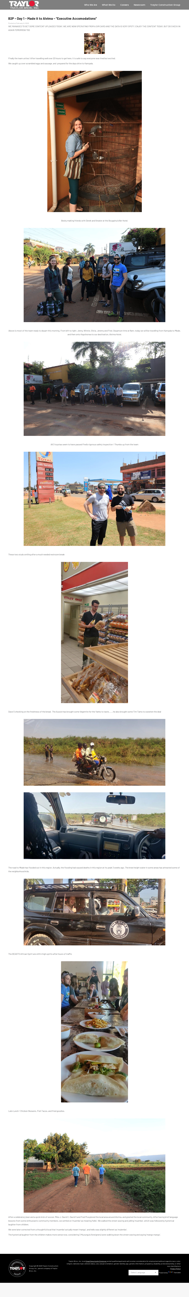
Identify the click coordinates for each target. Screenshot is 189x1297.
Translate (177, 1272)
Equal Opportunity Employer (96, 1261)
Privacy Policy (175, 1269)
